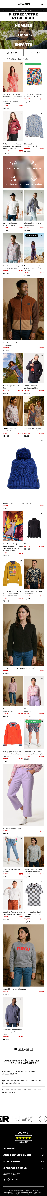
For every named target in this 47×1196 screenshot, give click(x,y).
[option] (23, 10)
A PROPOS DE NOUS (15, 1168)
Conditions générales (12, 1192)
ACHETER (9, 1149)
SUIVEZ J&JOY (11, 1174)
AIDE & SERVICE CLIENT (17, 1155)
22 (28, 1049)
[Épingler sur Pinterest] (17, 1179)
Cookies (11, 1194)
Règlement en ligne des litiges (27, 1194)
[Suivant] (31, 1049)
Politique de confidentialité (32, 1192)
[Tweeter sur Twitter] (13, 1179)
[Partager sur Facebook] (4, 1179)
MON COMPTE (11, 1162)
